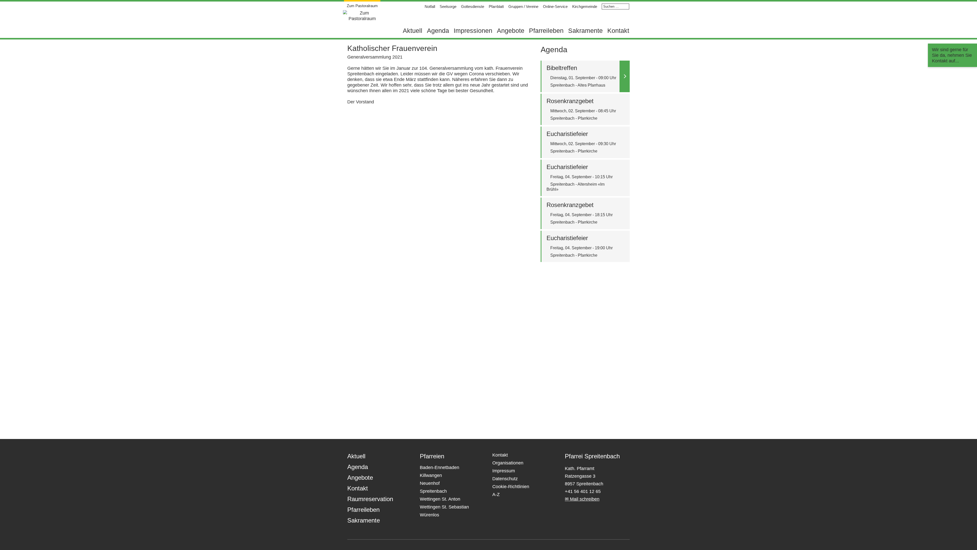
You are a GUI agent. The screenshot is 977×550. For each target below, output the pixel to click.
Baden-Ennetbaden (439, 467)
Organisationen (507, 462)
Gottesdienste (472, 6)
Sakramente (585, 30)
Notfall (430, 6)
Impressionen (473, 30)
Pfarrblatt (496, 6)
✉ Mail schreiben (582, 499)
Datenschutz (505, 478)
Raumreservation (370, 499)
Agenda (438, 30)
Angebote (510, 30)
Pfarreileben (546, 30)
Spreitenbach (433, 491)
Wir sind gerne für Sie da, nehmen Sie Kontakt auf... (952, 55)
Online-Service (555, 6)
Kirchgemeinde (584, 6)
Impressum (503, 470)
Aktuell (412, 30)
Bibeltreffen (562, 67)
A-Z (496, 494)
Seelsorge (448, 6)
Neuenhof (430, 483)
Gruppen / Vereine (523, 6)
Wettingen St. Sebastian (444, 507)
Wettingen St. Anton (440, 499)
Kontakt (618, 30)
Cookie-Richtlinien (510, 486)
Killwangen (431, 475)
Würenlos (429, 514)
